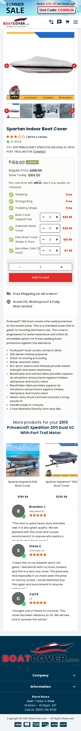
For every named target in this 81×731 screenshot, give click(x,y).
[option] (40, 66)
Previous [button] (6, 65)
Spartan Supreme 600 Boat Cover (22, 483)
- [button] (19, 267)
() (39, 151)
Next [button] (74, 65)
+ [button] (61, 267)
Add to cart (40, 277)
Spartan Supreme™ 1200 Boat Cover (62, 483)
